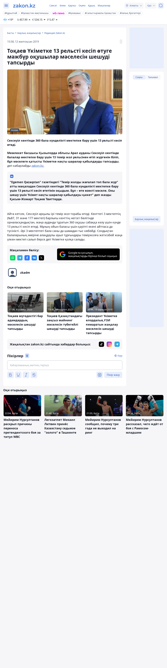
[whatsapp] (13, 258)
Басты (10, 33)
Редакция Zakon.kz (54, 33)
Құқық (91, 5)
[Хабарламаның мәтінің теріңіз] (64, 365)
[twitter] (41, 258)
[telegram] (20, 258)
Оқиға (82, 5)
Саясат (53, 5)
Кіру (120, 355)
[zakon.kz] (24, 6)
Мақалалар (104, 5)
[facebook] (27, 258)
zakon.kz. (37, 166)
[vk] (34, 258)
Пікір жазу (113, 375)
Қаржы (72, 5)
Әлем (63, 5)
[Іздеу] (161, 6)
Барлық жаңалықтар (29, 33)
